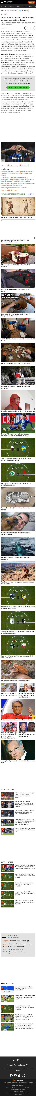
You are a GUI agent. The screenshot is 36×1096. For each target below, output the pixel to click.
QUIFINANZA (29, 1084)
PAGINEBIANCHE (7, 1084)
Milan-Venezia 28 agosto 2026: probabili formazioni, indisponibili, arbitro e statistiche (18, 184)
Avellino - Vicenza (8, 954)
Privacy (20, 1087)
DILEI (19, 1084)
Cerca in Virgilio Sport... (16, 1065)
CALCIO (6, 14)
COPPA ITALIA (27, 6)
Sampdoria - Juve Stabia (16, 949)
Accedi (31, 2)
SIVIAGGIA (23, 1084)
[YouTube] (15, 1076)
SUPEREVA (21, 1085)
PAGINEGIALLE (15, 1082)
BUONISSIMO (15, 1085)
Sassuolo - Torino (8, 946)
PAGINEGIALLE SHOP (23, 1082)
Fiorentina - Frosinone (15, 944)
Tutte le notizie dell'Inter (9, 190)
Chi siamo (8, 1087)
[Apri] (2, 2)
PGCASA (31, 1082)
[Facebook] (11, 1076)
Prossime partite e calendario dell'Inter (13, 188)
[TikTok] (19, 1076)
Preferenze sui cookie (16, 1089)
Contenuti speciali (7, 1069)
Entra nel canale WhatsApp (19, 87)
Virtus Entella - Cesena (9, 952)
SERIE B (11, 6)
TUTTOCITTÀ (15, 1084)
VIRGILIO (9, 1082)
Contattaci (16, 1069)
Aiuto (23, 1089)
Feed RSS (32, 1069)
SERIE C (18, 6)
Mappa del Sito (24, 1069)
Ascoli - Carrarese (22, 952)
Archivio (18, 1070)
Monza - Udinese (28, 944)
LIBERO (4, 1082)
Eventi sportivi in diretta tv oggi (19, 940)
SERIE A (3, 6)
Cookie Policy (27, 1087)
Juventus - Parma (19, 946)
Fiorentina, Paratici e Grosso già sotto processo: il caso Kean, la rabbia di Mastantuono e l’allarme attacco (17, 173)
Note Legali (14, 1087)
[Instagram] (23, 1076)
